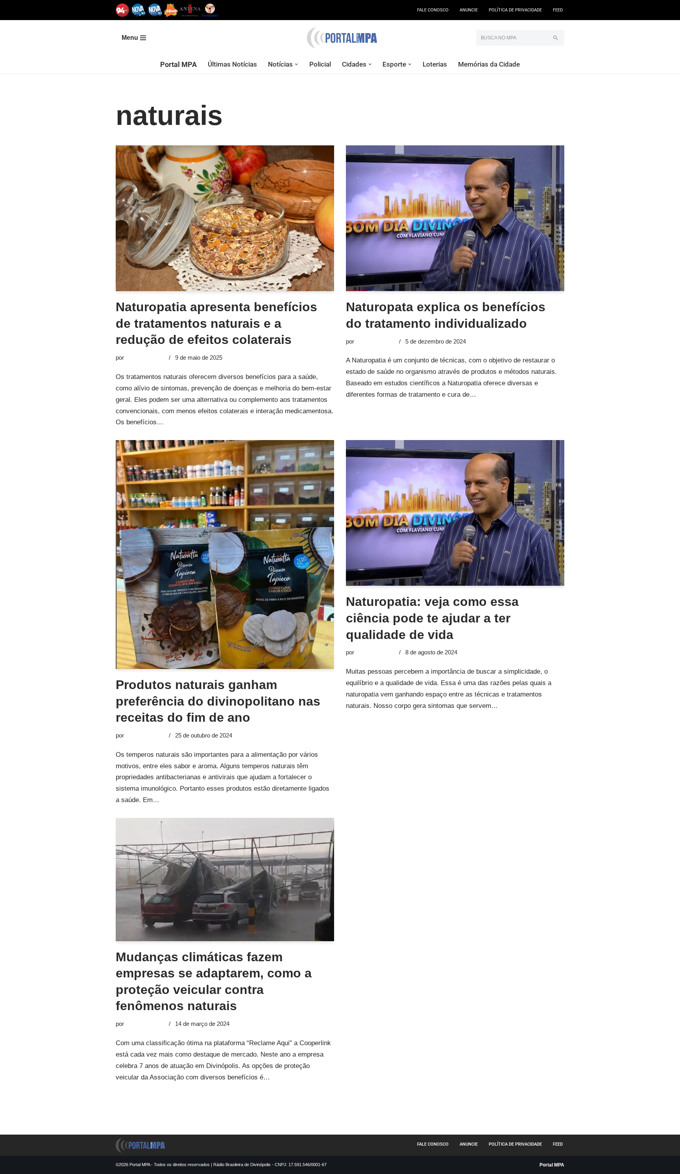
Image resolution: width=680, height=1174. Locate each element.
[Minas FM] (171, 10)
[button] (296, 64)
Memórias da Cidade (489, 64)
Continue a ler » (188, 422)
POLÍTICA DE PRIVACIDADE (515, 10)
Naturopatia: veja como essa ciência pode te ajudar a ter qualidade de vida (432, 617)
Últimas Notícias (232, 64)
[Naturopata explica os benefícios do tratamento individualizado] (455, 218)
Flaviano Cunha (146, 357)
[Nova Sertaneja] (155, 10)
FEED (558, 10)
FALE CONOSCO (433, 10)
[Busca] (555, 38)
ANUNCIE (469, 10)
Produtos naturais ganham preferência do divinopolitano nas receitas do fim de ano (218, 701)
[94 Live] (122, 10)
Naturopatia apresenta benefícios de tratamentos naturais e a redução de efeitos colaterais (216, 323)
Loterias (435, 64)
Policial (320, 64)
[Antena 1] (190, 10)
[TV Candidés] (210, 10)
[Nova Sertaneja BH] (138, 10)
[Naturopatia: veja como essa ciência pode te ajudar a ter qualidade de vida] (455, 513)
